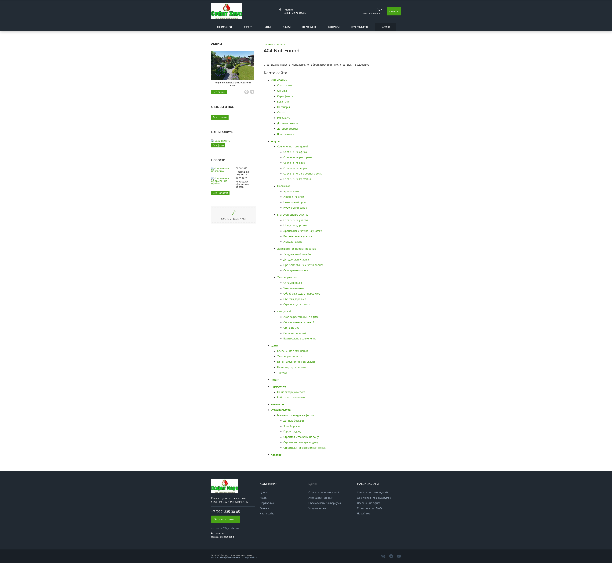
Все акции (219, 92)
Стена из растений (294, 333)
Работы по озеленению (291, 397)
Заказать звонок (371, 13)
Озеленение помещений (292, 146)
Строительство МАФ (369, 508)
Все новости (220, 193)
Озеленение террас (295, 168)
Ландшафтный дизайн (297, 254)
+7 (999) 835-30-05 (225, 511)
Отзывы (282, 91)
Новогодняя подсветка (242, 173)
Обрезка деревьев (294, 299)
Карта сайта (267, 513)
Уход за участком (288, 277)
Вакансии (283, 101)
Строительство (359, 26)
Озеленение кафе (294, 162)
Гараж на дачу (292, 431)
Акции (287, 26)
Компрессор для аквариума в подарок (232, 60)
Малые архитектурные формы (295, 415)
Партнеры (283, 107)
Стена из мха (291, 327)
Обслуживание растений (298, 322)
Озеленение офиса (295, 152)
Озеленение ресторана (297, 157)
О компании (224, 26)
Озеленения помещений (323, 492)
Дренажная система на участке (302, 231)
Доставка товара (287, 123)
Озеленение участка (296, 220)
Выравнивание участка (297, 236)
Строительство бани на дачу (301, 437)
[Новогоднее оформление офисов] (222, 183)
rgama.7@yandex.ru (227, 528)
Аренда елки (291, 191)
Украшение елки (293, 197)
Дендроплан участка (296, 259)
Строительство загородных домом (304, 447)
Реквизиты (283, 118)
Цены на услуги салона (291, 367)
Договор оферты (287, 128)
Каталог (385, 26)
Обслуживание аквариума (324, 503)
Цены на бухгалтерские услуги (296, 361)
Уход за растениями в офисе (301, 317)
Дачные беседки (293, 420)
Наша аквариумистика (291, 392)
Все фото (218, 145)
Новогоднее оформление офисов (242, 184)
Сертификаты (285, 96)
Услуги (248, 26)
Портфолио (309, 26)
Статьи (281, 112)
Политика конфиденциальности (227, 557)
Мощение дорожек (295, 225)
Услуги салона (317, 508)
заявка (393, 11)
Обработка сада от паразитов (301, 293)
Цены (268, 26)
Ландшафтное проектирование (296, 248)
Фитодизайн (284, 311)
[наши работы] (232, 140)
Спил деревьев (292, 283)
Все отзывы (220, 117)
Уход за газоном (293, 288)
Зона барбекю (292, 426)
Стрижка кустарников (296, 304)
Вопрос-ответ (285, 134)
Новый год (283, 186)
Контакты (333, 26)
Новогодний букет (294, 202)
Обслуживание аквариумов (374, 497)
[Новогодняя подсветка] (222, 171)
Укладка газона (292, 241)
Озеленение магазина (297, 179)
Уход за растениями (289, 356)
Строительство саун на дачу (300, 442)
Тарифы (282, 372)
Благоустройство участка (292, 214)
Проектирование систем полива (303, 265)
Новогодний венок (295, 207)
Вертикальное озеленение (299, 338)
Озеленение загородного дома (302, 173)
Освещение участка (295, 270)
